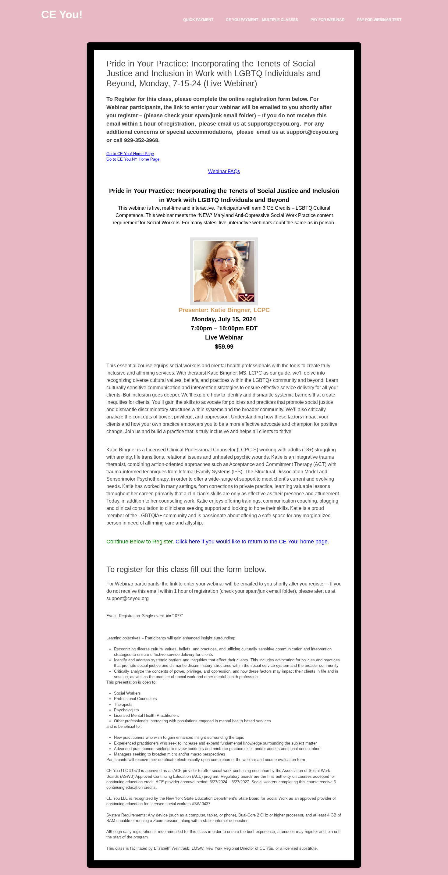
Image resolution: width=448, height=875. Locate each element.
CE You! (62, 14)
